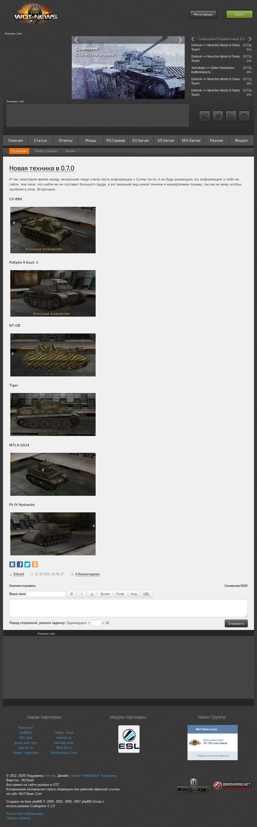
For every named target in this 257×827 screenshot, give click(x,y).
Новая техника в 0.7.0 (42, 168)
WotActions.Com (64, 753)
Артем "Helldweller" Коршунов (93, 775)
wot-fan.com (64, 743)
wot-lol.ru (25, 748)
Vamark (49, 775)
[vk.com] (12, 564)
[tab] (19, 151)
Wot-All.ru (64, 748)
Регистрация (203, 14)
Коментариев (88, 574)
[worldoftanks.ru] (193, 797)
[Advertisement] (35, 67)
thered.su (64, 738)
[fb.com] (20, 564)
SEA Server (191, 140)
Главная (15, 140)
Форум (241, 140)
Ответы (66, 140)
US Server (166, 140)
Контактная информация (24, 813)
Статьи (40, 140)
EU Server (141, 140)
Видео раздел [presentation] (46, 151)
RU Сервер (115, 140)
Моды (90, 140)
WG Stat (25, 738)
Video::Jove (64, 733)
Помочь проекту (18, 818)
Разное (216, 140)
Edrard (19, 574)
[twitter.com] (27, 564)
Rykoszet (25, 727)
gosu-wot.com (26, 743)
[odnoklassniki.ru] (35, 564)
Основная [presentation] (19, 151)
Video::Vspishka (25, 753)
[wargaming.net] (232, 797)
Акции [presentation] (70, 151)
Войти (239, 14)
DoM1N (26, 733)
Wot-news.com (213, 740)
